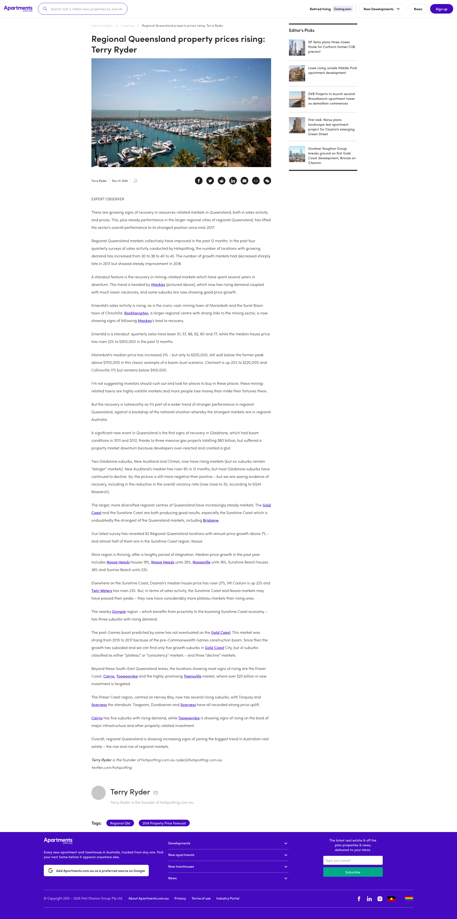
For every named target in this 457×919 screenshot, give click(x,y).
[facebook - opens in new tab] (359, 899)
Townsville (192, 676)
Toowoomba (127, 676)
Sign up (441, 8)
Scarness (99, 704)
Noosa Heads (118, 562)
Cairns (108, 676)
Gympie (119, 611)
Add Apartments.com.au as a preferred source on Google (100, 870)
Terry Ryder (130, 791)
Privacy (180, 898)
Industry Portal (227, 898)
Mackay (158, 284)
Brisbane (211, 520)
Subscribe (352, 872)
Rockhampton (136, 313)
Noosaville (201, 562)
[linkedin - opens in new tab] (369, 899)
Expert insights (102, 25)
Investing (127, 25)
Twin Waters (101, 590)
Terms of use (201, 898)
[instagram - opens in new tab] (380, 899)
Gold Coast (220, 632)
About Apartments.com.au (149, 898)
